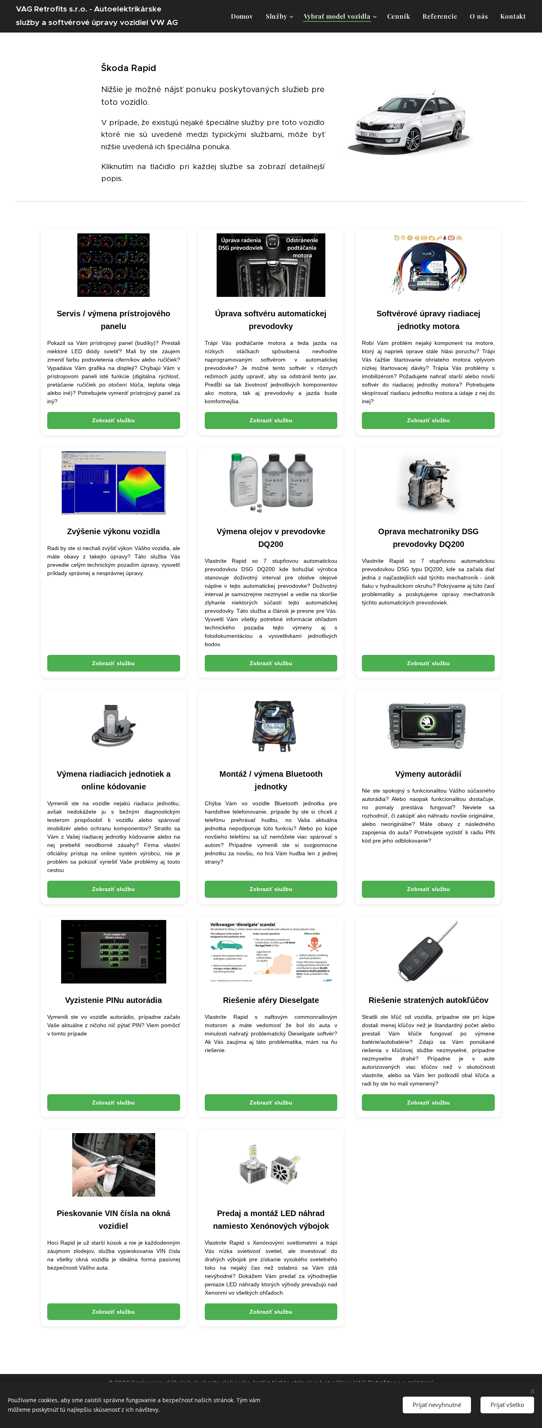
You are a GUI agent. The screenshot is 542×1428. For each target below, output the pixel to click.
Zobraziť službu (113, 420)
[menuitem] (244, 16)
